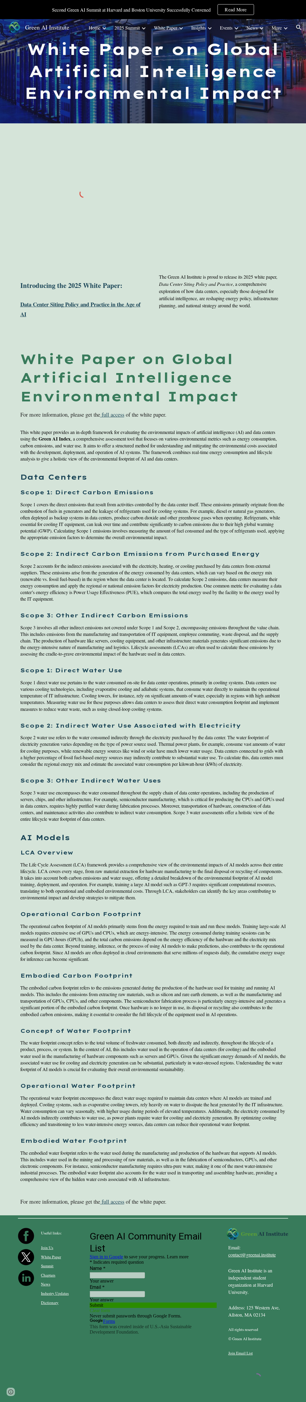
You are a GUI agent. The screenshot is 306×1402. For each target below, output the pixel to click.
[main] (153, 71)
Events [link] (226, 27)
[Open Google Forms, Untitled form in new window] (207, 1235)
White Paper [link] (165, 27)
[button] (299, 27)
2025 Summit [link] (127, 27)
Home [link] (94, 27)
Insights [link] (198, 27)
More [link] (277, 27)
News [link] (252, 27)
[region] (153, 9)
